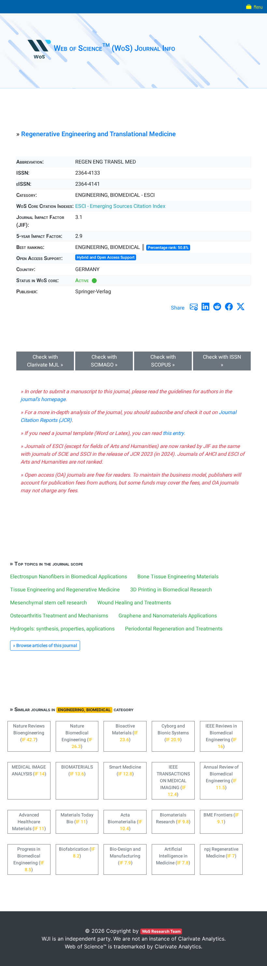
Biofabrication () (77, 852)
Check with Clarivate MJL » (45, 361)
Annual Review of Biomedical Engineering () (221, 777)
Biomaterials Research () (173, 818)
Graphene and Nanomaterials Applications (168, 616)
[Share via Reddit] (217, 306)
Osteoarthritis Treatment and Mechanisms (59, 616)
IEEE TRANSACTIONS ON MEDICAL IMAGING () (173, 781)
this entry (173, 433)
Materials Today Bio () (77, 818)
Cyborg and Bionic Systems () (173, 733)
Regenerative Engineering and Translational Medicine (98, 134)
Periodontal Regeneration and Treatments (173, 629)
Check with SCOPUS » (163, 361)
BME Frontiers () (221, 818)
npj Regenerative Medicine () (221, 852)
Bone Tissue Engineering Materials (177, 577)
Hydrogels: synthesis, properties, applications (62, 629)
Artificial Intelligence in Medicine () (173, 856)
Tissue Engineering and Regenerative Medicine (65, 590)
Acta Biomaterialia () (125, 822)
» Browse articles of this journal (45, 645)
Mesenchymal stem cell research (48, 603)
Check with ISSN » (222, 361)
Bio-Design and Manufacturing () (125, 856)
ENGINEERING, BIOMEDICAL (84, 709)
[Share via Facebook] (229, 306)
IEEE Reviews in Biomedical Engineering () (221, 736)
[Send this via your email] (194, 306)
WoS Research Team (161, 931)
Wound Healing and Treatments (134, 603)
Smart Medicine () (125, 770)
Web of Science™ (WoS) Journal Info (114, 48)
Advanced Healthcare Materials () (29, 822)
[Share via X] (240, 306)
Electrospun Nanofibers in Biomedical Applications (68, 577)
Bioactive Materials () (125, 733)
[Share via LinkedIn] (205, 306)
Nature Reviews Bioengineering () (29, 733)
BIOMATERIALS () (77, 770)
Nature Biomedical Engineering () (77, 736)
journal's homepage (43, 399)
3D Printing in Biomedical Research (171, 590)
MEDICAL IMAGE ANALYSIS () (29, 770)
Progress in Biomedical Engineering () (28, 859)
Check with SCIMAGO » (104, 361)
